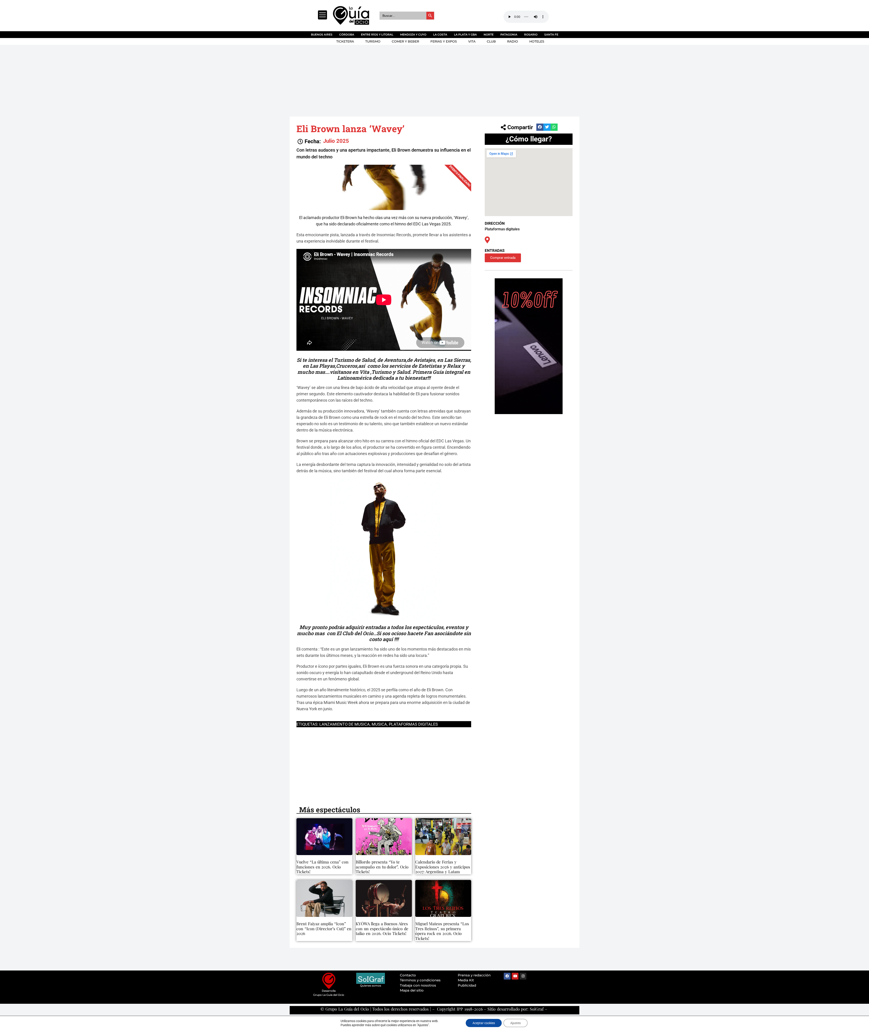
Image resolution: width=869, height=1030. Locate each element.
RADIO (512, 41)
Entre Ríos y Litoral (377, 34)
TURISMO (372, 41)
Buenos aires (321, 34)
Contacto (408, 975)
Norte (489, 34)
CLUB (491, 41)
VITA (471, 41)
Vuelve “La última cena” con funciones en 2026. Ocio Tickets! (322, 866)
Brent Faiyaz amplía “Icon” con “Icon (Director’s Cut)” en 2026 (323, 928)
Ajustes (515, 1023)
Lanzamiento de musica (344, 724)
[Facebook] (507, 976)
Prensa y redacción (474, 975)
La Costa (440, 34)
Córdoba (346, 34)
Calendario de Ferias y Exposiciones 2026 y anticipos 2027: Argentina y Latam (442, 866)
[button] (309, 141)
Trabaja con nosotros (418, 985)
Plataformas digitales (413, 724)
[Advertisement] (425, 78)
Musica (379, 724)
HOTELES (536, 41)
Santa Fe (551, 34)
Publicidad (467, 985)
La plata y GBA (465, 34)
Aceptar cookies (484, 1023)
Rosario (530, 34)
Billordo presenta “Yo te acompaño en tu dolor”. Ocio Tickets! (382, 866)
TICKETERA (345, 41)
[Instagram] (523, 976)
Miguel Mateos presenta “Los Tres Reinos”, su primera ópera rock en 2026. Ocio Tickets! (442, 931)
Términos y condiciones (420, 980)
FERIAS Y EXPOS (443, 41)
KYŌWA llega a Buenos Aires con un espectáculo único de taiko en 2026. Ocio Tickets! (382, 928)
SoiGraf (537, 1009)
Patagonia (508, 34)
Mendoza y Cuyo (413, 34)
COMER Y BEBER (405, 41)
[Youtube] (515, 976)
